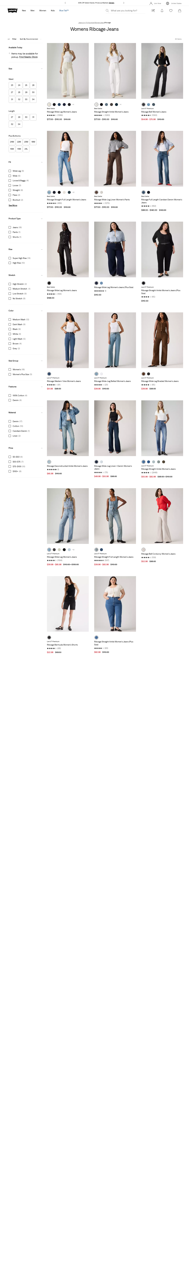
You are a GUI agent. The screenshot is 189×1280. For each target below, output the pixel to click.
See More (13, 205)
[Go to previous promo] (65, 2)
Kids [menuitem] (53, 10)
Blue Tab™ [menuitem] (64, 10)
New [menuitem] (24, 10)
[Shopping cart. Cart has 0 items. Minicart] (180, 11)
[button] (26, 47)
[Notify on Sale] (162, 11)
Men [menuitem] (33, 10)
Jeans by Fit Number (86, 23)
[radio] (49, 104)
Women (97, 23)
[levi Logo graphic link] (13, 10)
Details (111, 3)
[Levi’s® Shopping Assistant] (153, 11)
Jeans (102, 23)
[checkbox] (12, 85)
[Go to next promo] (123, 2)
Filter (14, 39)
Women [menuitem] (42, 10)
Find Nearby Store (28, 56)
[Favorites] (171, 11)
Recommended (29, 39)
